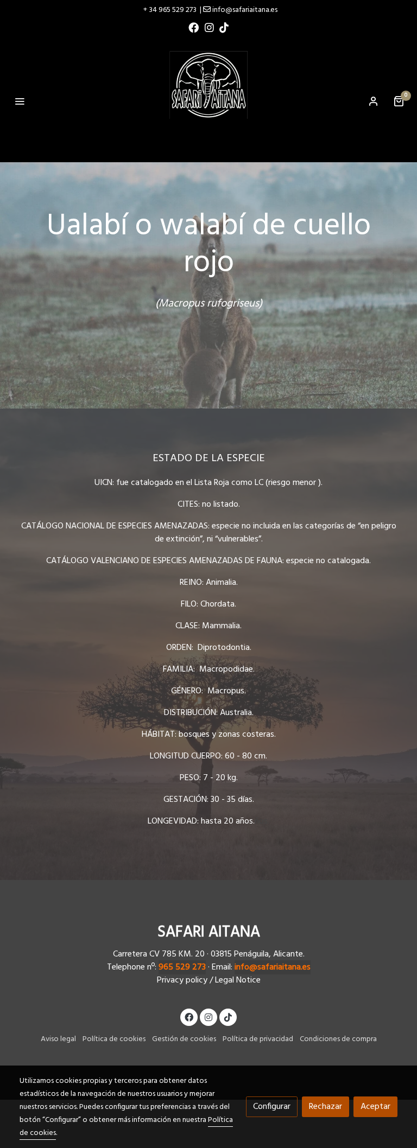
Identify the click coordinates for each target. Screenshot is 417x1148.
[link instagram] (209, 27)
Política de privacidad (258, 1039)
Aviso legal (58, 1039)
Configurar (271, 1107)
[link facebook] (193, 27)
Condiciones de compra (338, 1039)
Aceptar (375, 1107)
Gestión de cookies (184, 1039)
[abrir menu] (19, 100)
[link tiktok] (224, 27)
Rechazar (325, 1107)
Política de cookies (114, 1039)
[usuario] (373, 100)
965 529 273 (182, 967)
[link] (208, 101)
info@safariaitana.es (273, 967)
